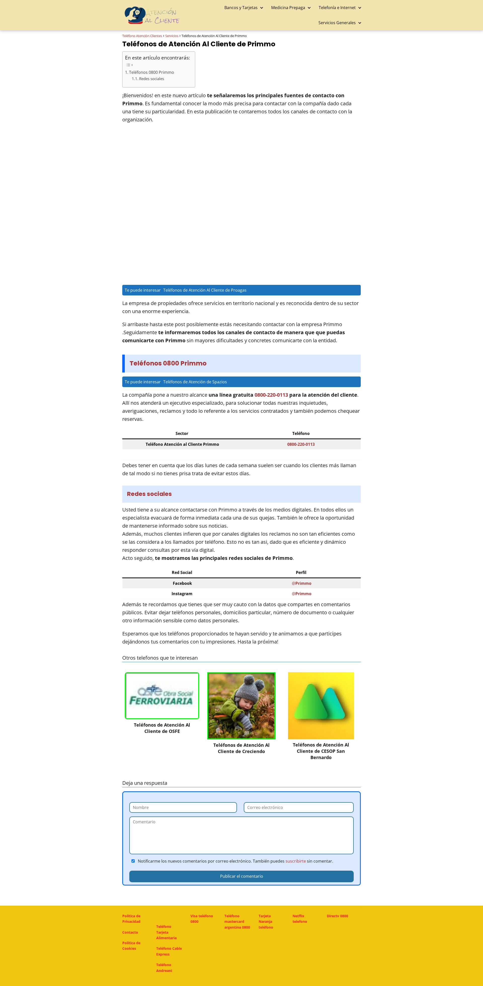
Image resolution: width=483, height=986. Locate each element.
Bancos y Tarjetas (241, 7)
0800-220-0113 (271, 394)
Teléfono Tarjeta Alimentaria (166, 932)
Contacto (130, 932)
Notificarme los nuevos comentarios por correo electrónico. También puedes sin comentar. (235, 861)
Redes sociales (151, 78)
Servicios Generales (337, 22)
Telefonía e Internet (337, 7)
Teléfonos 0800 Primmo (151, 72)
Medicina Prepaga (288, 7)
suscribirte (296, 861)
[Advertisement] (241, 166)
